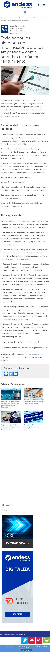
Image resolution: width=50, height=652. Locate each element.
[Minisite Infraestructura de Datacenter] (31, 640)
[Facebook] (6, 374)
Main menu (25, 12)
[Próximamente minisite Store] (46, 640)
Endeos (23, 634)
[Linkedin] (15, 374)
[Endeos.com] (24, 640)
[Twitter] (11, 374)
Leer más (31, 648)
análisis (17, 33)
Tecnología (13, 17)
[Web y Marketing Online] (39, 640)
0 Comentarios (24, 31)
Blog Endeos (4, 17)
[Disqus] (25, 469)
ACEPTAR (26, 650)
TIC (21, 33)
